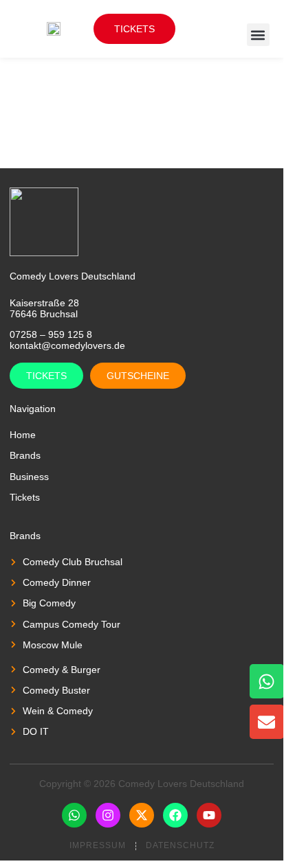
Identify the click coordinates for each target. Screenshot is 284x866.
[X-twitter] (141, 815)
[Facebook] (175, 815)
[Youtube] (209, 815)
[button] (258, 34)
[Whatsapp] (74, 815)
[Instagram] (108, 815)
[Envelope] (267, 722)
